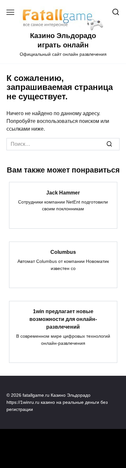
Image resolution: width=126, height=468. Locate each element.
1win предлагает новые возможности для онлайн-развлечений (63, 319)
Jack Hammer (63, 192)
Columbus (63, 252)
